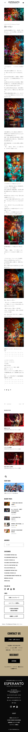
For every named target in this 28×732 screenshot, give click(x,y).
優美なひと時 (7, 428)
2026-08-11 (13, 527)
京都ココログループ (14, 717)
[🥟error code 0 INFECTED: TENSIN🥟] (7, 504)
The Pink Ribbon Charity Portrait (11, 575)
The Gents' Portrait (8, 560)
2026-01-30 (6, 24)
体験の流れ (8, 650)
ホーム (7, 647)
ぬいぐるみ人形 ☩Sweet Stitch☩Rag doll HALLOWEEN (17, 511)
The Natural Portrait (9, 573)
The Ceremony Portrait (9, 554)
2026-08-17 (13, 514)
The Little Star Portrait (9, 565)
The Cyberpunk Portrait (9, 557)
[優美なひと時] (14, 419)
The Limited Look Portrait (10, 562)
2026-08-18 (13, 506)
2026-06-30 (7, 468)
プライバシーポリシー (17, 650)
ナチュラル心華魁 (8, 447)
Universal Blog (7, 578)
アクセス (20, 647)
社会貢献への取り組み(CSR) (14, 645)
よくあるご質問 (13, 647)
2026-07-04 (7, 449)
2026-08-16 (13, 520)
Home (3, 624)
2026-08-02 (7, 429)
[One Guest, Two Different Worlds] (7, 531)
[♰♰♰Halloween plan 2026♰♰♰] (7, 518)
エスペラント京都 (16, 429)
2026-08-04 (13, 533)
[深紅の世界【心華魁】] (14, 458)
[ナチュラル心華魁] (14, 439)
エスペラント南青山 (14, 724)
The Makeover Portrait (14, 24)
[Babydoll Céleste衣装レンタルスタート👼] (7, 524)
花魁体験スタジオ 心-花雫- (14, 722)
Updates (6, 580)
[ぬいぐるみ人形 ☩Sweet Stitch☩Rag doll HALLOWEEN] (7, 510)
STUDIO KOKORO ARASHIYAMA (14, 720)
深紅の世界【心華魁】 (8, 466)
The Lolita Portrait (8, 567)
